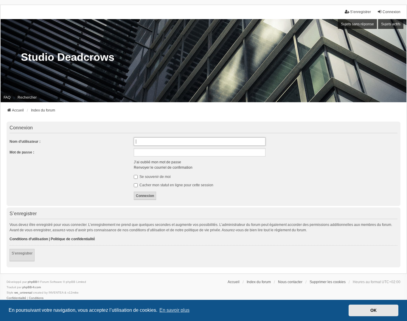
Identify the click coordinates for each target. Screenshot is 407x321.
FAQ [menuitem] (7, 97)
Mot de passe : (22, 152)
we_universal (23, 292)
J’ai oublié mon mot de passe (157, 162)
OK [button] (373, 310)
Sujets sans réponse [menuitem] (357, 24)
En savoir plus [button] (174, 310)
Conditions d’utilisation (29, 239)
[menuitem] (16, 298)
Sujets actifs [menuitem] (390, 24)
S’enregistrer (22, 253)
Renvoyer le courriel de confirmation (163, 167)
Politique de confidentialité (73, 239)
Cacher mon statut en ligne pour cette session (176, 185)
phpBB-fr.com (31, 287)
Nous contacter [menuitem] (290, 282)
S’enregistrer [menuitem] (360, 12)
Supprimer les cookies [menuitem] (328, 282)
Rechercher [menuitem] (27, 97)
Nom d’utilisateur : (25, 141)
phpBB (32, 281)
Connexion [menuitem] (391, 12)
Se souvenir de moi (155, 177)
